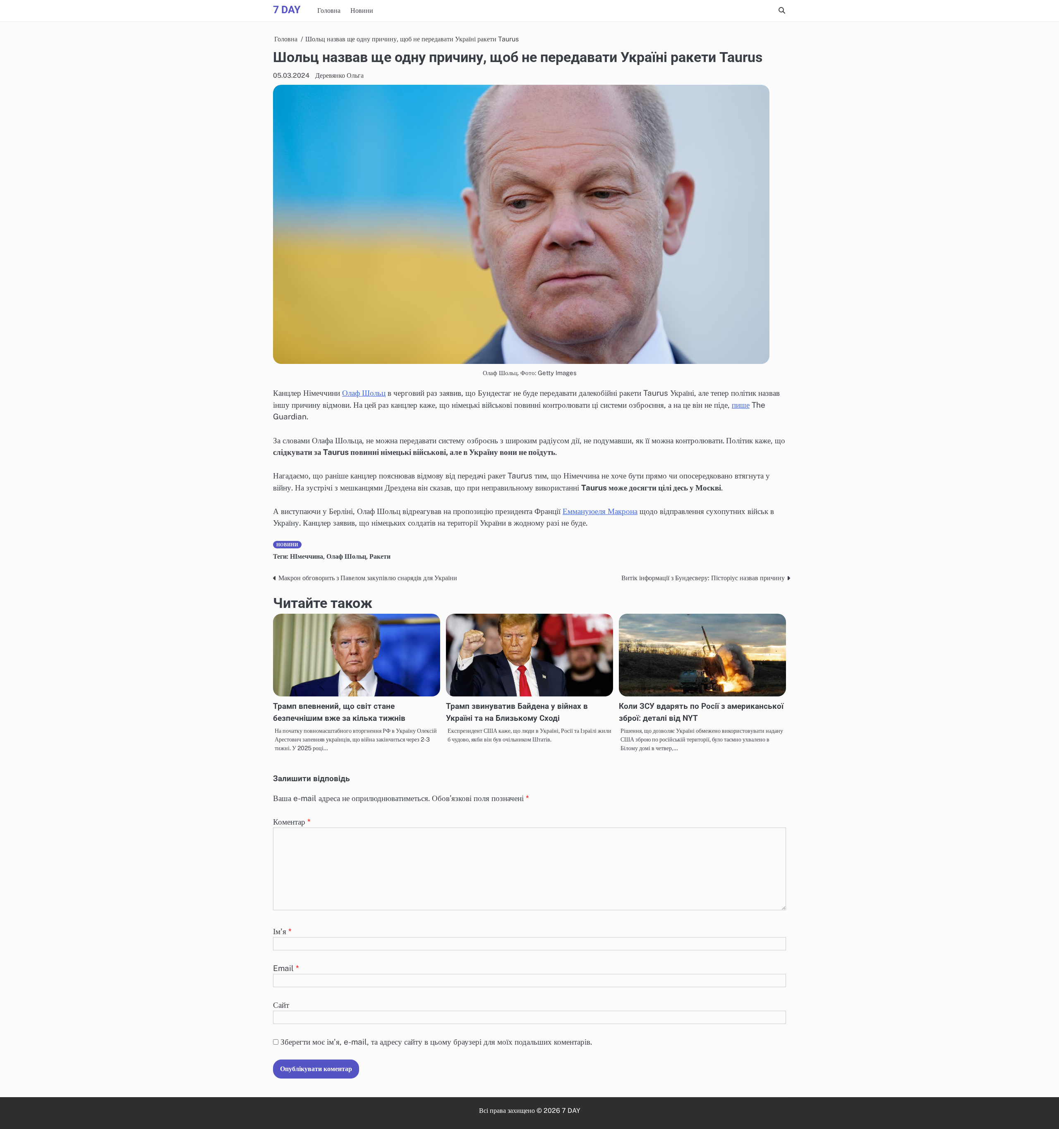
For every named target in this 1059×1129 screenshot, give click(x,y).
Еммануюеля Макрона (600, 511)
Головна (328, 10)
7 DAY (286, 10)
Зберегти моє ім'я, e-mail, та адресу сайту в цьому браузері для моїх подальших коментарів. (436, 1041)
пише (741, 404)
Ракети (380, 556)
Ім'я (282, 931)
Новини (361, 10)
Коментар (292, 821)
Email (286, 968)
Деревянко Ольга (339, 75)
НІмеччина (306, 556)
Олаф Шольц (364, 392)
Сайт (281, 1004)
